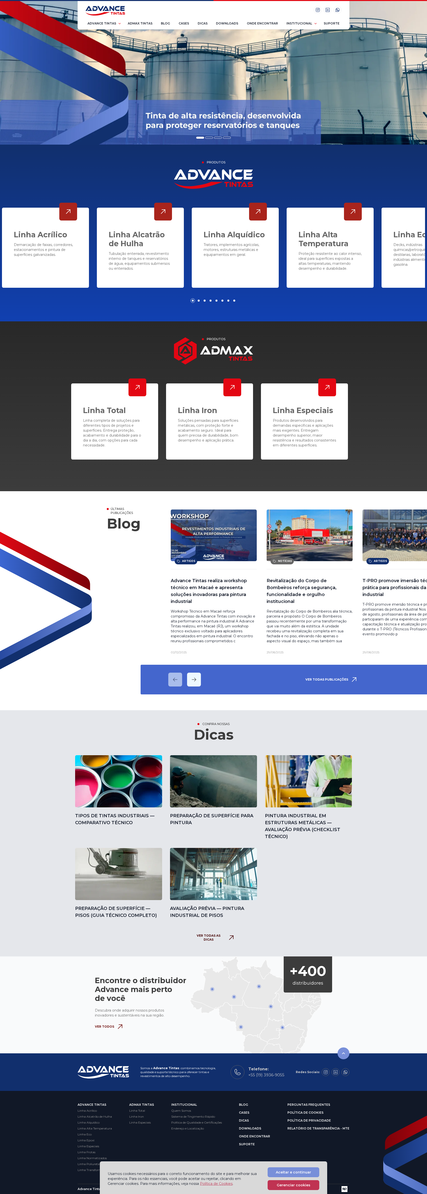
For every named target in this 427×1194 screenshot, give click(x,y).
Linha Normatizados (92, 1158)
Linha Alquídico (89, 1122)
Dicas (203, 23)
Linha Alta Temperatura (95, 1128)
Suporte (332, 23)
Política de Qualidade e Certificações (196, 1122)
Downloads (227, 23)
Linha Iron (136, 1116)
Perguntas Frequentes (308, 1104)
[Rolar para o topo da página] (343, 1053)
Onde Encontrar (262, 23)
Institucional (299, 23)
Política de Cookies (305, 1112)
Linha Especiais (88, 1146)
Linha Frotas (86, 1152)
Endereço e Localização (187, 1128)
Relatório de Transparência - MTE (318, 1128)
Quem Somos (181, 1110)
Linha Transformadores (94, 1170)
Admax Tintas (140, 23)
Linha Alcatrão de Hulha (95, 1116)
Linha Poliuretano (90, 1164)
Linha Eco (85, 1134)
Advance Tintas (101, 23)
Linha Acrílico (87, 1110)
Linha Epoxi (86, 1140)
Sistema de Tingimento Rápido (193, 1116)
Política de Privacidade (309, 1120)
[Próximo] (194, 679)
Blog (165, 23)
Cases (184, 23)
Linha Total (137, 1110)
